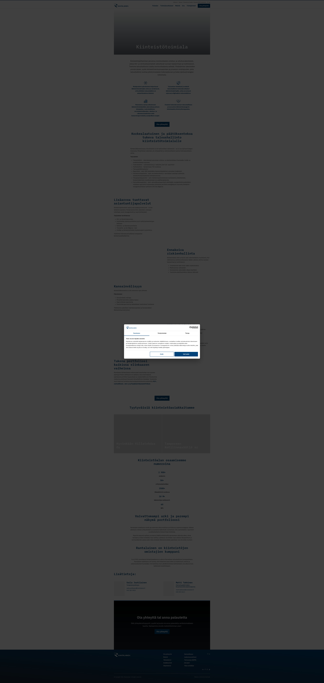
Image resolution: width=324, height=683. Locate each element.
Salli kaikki (186, 354)
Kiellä (161, 354)
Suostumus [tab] (136, 333)
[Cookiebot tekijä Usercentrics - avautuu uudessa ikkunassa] (190, 327)
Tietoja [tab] (187, 333)
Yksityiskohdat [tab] (162, 333)
